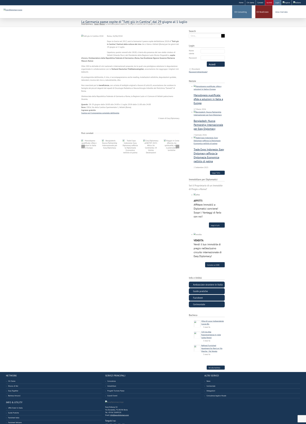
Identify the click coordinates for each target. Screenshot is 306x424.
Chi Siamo (11, 381)
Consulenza (111, 381)
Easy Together (13, 391)
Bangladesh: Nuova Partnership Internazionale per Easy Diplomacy (208, 124)
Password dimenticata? (198, 72)
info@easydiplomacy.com (119, 415)
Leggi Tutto (216, 173)
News (208, 381)
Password (193, 58)
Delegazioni (211, 391)
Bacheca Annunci (14, 396)
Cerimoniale (211, 386)
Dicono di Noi (13, 386)
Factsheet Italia (13, 418)
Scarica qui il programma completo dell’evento (100, 113)
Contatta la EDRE (213, 265)
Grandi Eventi (112, 396)
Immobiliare (111, 386)
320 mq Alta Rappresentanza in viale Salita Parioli (211, 335)
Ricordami (196, 69)
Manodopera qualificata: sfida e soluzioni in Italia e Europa (208, 99)
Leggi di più (215, 225)
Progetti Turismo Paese (115, 391)
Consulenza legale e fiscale (216, 396)
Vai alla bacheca (214, 368)
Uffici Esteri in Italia (15, 408)
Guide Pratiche (13, 413)
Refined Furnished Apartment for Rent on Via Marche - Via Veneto (211, 348)
